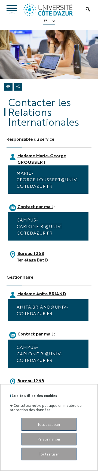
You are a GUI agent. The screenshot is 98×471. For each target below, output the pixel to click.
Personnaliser (49, 439)
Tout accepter (49, 424)
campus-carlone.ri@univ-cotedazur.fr (39, 226)
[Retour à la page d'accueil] (48, 10)
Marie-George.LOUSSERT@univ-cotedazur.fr (47, 179)
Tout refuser (49, 454)
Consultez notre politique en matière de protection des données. (46, 407)
